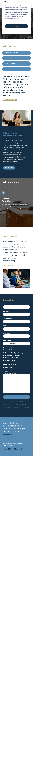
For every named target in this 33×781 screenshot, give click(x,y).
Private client (9, 68)
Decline (16, 30)
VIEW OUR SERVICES (10, 100)
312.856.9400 (12, 449)
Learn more (9, 167)
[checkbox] (16, 357)
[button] (19, 218)
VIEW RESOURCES (8, 265)
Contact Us (7, 435)
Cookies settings (16, 22)
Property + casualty (11, 52)
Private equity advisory (13, 58)
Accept (16, 26)
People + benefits (10, 63)
